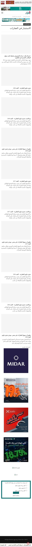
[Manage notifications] (28, 543)
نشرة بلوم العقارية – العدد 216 (22, 274)
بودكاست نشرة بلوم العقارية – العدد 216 (19, 305)
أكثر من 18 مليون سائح (20, 490)
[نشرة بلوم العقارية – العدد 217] (16, 169)
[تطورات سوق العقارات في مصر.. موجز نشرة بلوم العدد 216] (16, 323)
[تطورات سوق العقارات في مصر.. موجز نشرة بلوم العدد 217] (16, 230)
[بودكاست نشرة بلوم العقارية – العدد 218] (16, 106)
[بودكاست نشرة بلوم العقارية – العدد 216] (16, 293)
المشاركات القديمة (26, 347)
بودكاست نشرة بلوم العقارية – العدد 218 (19, 118)
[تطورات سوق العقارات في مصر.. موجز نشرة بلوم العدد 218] (16, 137)
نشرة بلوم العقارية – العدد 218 (22, 88)
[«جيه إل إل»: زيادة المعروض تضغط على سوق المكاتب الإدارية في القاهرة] (16, 44)
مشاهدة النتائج (16, 495)
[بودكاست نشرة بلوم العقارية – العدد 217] (16, 199)
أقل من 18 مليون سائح (20, 485)
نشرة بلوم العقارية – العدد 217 (22, 181)
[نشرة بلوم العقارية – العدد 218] (16, 76)
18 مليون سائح (22, 488)
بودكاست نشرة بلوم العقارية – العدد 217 (19, 211)
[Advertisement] (16, 518)
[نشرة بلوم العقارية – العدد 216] (16, 262)
